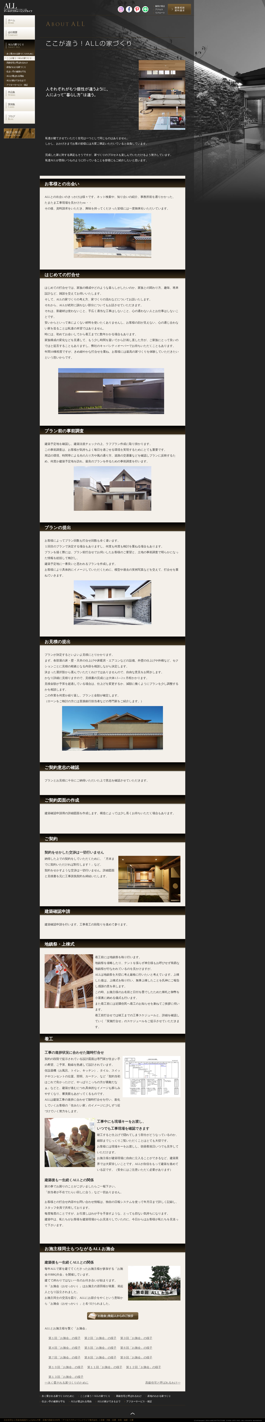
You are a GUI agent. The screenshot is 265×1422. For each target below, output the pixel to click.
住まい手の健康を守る (16, 71)
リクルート (160, 13)
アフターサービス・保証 (17, 85)
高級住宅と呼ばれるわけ (17, 62)
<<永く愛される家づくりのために (66, 1382)
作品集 (11, 93)
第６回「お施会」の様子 (136, 1347)
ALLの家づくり (16, 45)
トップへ (132, 1413)
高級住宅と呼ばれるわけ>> (162, 1382)
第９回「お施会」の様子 (136, 1357)
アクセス (159, 9)
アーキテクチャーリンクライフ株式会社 (22, 6)
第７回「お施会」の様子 (64, 1357)
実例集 (11, 105)
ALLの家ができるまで (16, 80)
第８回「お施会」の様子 (100, 1357)
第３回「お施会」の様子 (136, 1338)
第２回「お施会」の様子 (100, 1338)
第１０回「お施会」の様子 (65, 1367)
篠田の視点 (160, 6)
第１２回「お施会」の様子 (143, 1367)
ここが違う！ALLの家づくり (18, 58)
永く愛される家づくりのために (20, 54)
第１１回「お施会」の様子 (104, 1367)
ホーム (11, 21)
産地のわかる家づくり (16, 67)
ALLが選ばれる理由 (15, 76)
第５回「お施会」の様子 (100, 1347)
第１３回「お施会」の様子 (65, 1376)
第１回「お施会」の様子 (64, 1338)
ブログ (11, 117)
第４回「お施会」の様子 (64, 1347)
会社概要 (13, 33)
